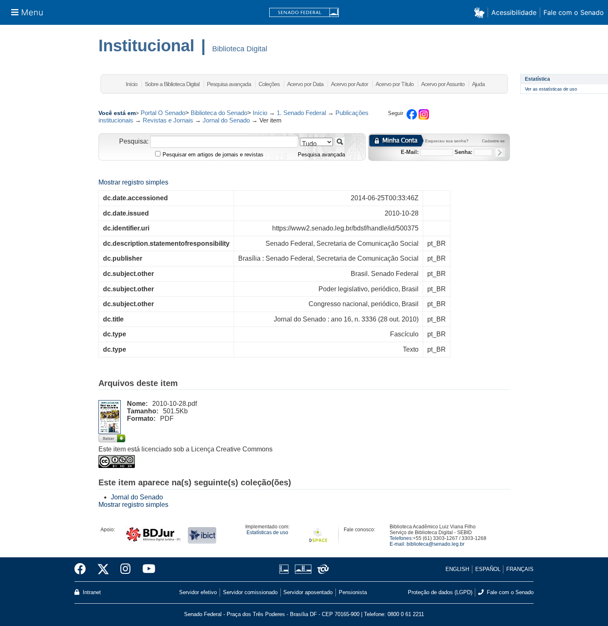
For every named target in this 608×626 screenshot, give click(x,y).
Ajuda (478, 84)
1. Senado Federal (301, 112)
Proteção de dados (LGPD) (440, 592)
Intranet (91, 592)
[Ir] (340, 141)
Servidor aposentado (308, 592)
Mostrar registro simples (133, 182)
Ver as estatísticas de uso (551, 88)
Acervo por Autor (349, 84)
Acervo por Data (305, 84)
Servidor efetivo (198, 592)
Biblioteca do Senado (219, 112)
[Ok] (499, 152)
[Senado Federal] (304, 12)
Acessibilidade (513, 12)
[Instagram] (125, 569)
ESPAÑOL (487, 569)
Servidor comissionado (250, 592)
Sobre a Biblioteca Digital (172, 84)
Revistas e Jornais (168, 120)
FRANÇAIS (520, 569)
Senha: (463, 152)
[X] (103, 569)
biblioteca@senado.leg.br (435, 544)
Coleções (269, 84)
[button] (481, 12)
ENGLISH (457, 569)
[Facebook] (83, 569)
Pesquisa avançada (229, 84)
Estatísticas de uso (267, 532)
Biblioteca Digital (239, 49)
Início (131, 84)
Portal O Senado (163, 112)
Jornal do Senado (226, 120)
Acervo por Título (395, 84)
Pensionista (353, 592)
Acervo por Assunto (442, 84)
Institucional (146, 45)
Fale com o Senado (573, 12)
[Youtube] (146, 569)
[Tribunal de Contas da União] (321, 569)
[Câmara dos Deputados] (285, 569)
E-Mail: (410, 152)
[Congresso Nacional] (303, 569)
